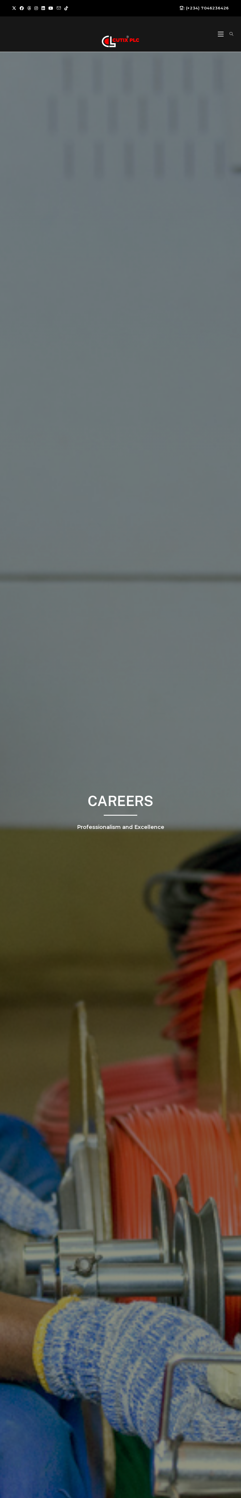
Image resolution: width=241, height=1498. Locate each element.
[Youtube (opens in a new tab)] (51, 8)
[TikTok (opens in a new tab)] (66, 8)
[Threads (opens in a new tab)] (29, 8)
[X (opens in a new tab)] (15, 8)
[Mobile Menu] (221, 34)
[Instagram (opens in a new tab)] (36, 8)
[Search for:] (229, 34)
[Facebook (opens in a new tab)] (22, 8)
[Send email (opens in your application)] (59, 8)
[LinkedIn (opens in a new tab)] (43, 8)
